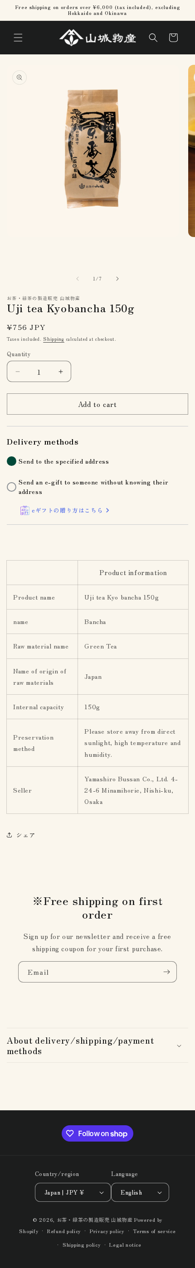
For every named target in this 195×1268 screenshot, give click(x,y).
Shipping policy (82, 1244)
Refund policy (64, 1230)
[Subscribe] (166, 971)
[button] (18, 38)
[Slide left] (78, 279)
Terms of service (154, 1230)
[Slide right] (117, 279)
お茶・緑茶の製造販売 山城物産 (95, 1219)
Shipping (53, 338)
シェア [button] (26, 834)
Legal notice (125, 1244)
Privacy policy (107, 1230)
